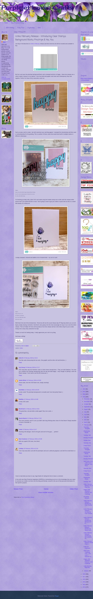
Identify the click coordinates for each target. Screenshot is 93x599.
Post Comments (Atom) (27, 497)
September (87, 406)
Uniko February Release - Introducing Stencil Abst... (88, 528)
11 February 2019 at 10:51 (32, 409)
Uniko (39, 28)
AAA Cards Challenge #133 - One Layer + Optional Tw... (88, 553)
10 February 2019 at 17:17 (32, 367)
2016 (84, 579)
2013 (84, 587)
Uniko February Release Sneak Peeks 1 (88, 543)
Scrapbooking (31, 28)
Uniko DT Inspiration (87, 547)
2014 (84, 584)
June (85, 414)
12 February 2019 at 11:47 (29, 429)
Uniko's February (35, 43)
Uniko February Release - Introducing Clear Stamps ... (88, 503)
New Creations (23, 439)
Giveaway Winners (86, 497)
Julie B (21, 358)
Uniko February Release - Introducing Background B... (88, 520)
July (85, 412)
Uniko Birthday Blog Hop (88, 566)
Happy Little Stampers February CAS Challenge (88, 561)
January (86, 571)
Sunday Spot (87, 440)
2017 (84, 576)
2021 (84, 391)
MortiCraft (22, 409)
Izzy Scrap (22, 367)
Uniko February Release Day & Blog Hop (88, 485)
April (85, 419)
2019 (84, 397)
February (86, 425)
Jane (4, 42)
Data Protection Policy (17, 23)
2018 (84, 574)
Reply (20, 362)
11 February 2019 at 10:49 (31, 399)
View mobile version (45, 492)
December (87, 399)
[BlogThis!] (34, 346)
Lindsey (21, 448)
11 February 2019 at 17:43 (34, 418)
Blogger (57, 596)
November (87, 401)
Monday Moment (88, 437)
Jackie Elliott (22, 380)
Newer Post (18, 489)
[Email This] (33, 346)
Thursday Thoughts (87, 427)
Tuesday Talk (87, 435)
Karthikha (21, 390)
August (86, 409)
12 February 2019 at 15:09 (35, 439)
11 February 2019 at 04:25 (32, 390)
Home (6, 23)
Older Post (74, 489)
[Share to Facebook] (37, 346)
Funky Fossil (20, 28)
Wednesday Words (87, 431)
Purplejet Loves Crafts (37, 7)
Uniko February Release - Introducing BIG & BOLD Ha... (88, 535)
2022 (84, 389)
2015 (84, 582)
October (86, 404)
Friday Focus (87, 445)
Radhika (21, 399)
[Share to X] (36, 346)
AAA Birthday (10, 28)
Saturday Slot (87, 443)
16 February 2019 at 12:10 (31, 448)
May (85, 417)
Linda (20, 429)
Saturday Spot (87, 468)
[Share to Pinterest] (38, 346)
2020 (84, 394)
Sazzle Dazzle (23, 418)
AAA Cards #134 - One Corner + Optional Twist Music (88, 463)
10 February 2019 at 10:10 (30, 358)
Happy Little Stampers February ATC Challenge (88, 492)
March (86, 422)
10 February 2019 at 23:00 (34, 380)
